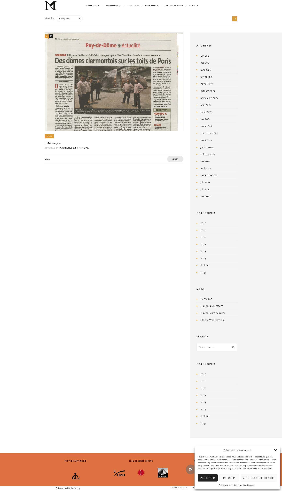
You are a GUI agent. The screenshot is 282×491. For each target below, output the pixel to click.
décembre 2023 (209, 133)
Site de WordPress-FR (212, 320)
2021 (203, 230)
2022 (203, 237)
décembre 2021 (209, 175)
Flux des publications (212, 306)
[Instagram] (191, 469)
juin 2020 (205, 189)
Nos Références (113, 6)
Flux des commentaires (213, 313)
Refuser (229, 478)
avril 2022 (206, 168)
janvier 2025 (207, 84)
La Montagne (53, 143)
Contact (193, 6)
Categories (64, 18)
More (47, 159)
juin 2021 (205, 182)
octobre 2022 (208, 154)
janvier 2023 (207, 147)
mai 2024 (205, 119)
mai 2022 (205, 161)
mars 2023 (206, 140)
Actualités (133, 6)
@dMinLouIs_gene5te (69, 148)
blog (203, 272)
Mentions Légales (246, 485)
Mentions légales (179, 487)
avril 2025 (206, 70)
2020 (203, 223)
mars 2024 (206, 126)
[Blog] (234, 18)
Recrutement (151, 6)
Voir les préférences (259, 478)
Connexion (206, 299)
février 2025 (207, 77)
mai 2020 (206, 196)
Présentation (92, 6)
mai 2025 (205, 63)
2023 (203, 244)
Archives (205, 265)
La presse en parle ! (174, 6)
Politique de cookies (228, 485)
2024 (203, 251)
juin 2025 (205, 55)
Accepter (207, 478)
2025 (203, 258)
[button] (275, 450)
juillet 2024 (206, 112)
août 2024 (206, 105)
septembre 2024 (209, 98)
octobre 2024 (208, 91)
